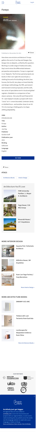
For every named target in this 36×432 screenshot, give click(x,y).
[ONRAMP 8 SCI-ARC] (8, 306)
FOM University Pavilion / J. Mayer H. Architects (24, 193)
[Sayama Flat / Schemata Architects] (8, 251)
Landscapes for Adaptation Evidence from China (23, 332)
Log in (32, 2)
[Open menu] (2, 2)
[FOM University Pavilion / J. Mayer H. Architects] (10, 196)
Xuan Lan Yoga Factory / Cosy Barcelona (24, 275)
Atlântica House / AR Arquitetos (23, 261)
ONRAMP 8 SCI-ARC (23, 301)
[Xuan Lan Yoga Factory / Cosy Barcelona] (8, 279)
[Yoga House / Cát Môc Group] (10, 210)
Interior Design (22, 178)
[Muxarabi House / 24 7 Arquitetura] (10, 224)
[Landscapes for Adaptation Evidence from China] (8, 335)
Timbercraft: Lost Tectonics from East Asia (24, 317)
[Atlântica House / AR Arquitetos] (8, 265)
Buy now (18, 158)
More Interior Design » (27, 287)
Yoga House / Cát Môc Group (24, 206)
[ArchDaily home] (17, 2)
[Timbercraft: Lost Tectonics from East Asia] (8, 321)
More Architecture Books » (26, 343)
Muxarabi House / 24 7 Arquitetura (24, 220)
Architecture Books (9, 178)
